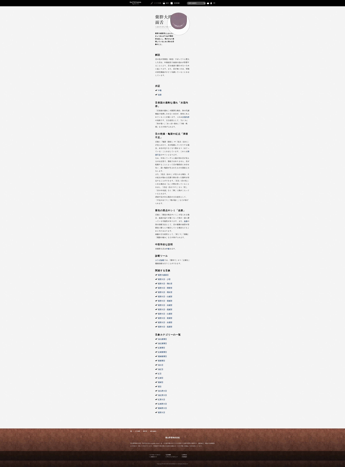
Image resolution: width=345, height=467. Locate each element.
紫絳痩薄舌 (162, 356)
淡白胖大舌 (162, 391)
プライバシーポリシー (172, 456)
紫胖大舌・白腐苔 (165, 314)
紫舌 (160, 387)
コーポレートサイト (155, 454)
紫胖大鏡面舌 (163, 275)
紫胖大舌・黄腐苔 (165, 318)
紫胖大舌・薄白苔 (165, 284)
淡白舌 (160, 365)
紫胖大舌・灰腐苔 (165, 322)
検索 (205, 3)
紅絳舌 (160, 378)
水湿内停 (185, 117)
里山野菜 (135, 3)
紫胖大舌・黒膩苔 (165, 309)
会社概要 (168, 454)
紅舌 (160, 374)
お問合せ (184, 454)
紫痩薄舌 (161, 361)
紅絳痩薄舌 (162, 352)
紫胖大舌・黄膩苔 (165, 301)
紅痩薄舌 (161, 348)
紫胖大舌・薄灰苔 (165, 292)
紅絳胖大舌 (162, 404)
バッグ (208, 3)
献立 (167, 3)
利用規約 (184, 456)
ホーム (131, 431)
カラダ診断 (157, 3)
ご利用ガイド (153, 456)
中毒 (160, 90)
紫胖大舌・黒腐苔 (165, 327)
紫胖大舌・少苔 (164, 279)
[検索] (196, 2)
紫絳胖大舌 (162, 408)
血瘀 (160, 95)
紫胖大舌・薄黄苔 (165, 288)
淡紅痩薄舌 (162, 343)
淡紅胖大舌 (162, 395)
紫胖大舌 (161, 412)
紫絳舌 (160, 382)
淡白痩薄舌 (162, 339)
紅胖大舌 (161, 400)
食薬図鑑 (177, 3)
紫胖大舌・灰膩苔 (165, 305)
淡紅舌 (160, 369)
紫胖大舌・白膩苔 (165, 297)
